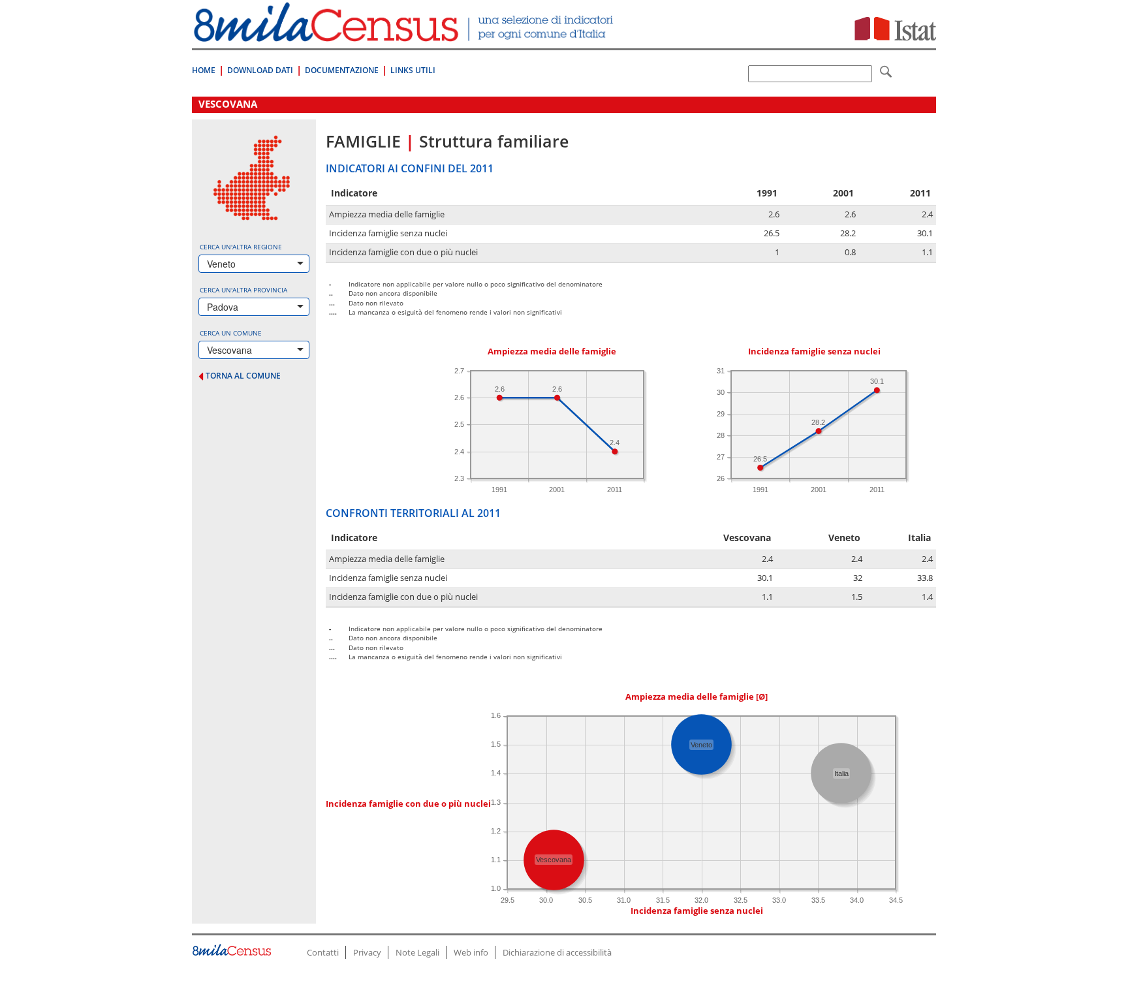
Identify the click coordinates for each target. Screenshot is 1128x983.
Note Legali (417, 952)
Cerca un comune (231, 332)
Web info (471, 952)
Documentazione (342, 70)
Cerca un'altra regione (241, 246)
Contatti (323, 952)
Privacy (367, 952)
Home (203, 70)
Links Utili (412, 70)
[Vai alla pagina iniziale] (405, 35)
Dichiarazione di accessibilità (557, 952)
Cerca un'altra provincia (243, 289)
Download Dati (260, 70)
